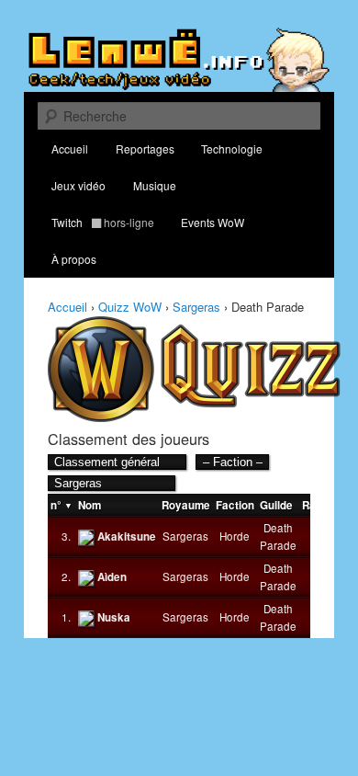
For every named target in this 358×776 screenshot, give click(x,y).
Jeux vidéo (78, 185)
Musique (154, 185)
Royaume (186, 505)
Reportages (145, 148)
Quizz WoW (130, 306)
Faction (235, 505)
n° (56, 505)
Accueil (69, 148)
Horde (234, 536)
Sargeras (196, 306)
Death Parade (278, 536)
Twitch (102, 222)
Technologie (232, 148)
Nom (89, 505)
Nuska (113, 617)
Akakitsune (126, 536)
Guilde (276, 505)
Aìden (112, 577)
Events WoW (212, 222)
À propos (73, 259)
